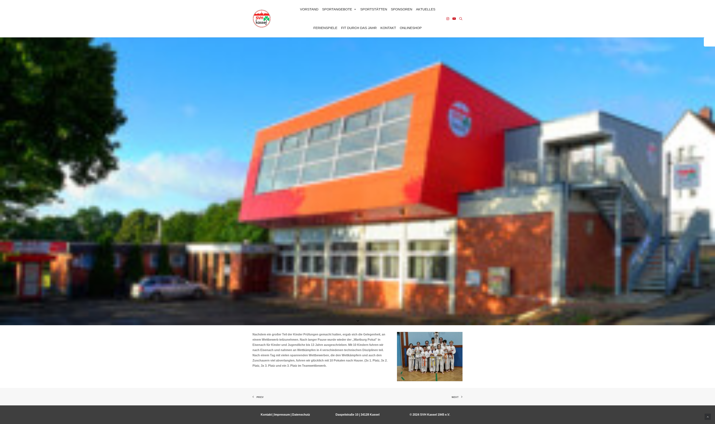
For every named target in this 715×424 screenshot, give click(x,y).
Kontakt (388, 28)
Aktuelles (425, 9)
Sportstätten (373, 9)
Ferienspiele (325, 28)
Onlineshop (411, 28)
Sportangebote (337, 9)
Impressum (282, 414)
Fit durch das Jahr (359, 28)
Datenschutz (301, 414)
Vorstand (309, 9)
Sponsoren (401, 9)
